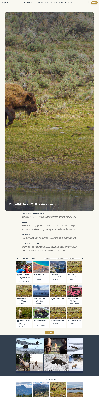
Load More (49, 332)
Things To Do (46, 2)
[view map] (82, 258)
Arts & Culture (52, 2)
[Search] (89, 2)
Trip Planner (94, 2)
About (25, 2)
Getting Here (29, 2)
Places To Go (35, 2)
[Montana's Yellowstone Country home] (5, 2)
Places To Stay (41, 2)
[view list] (81, 258)
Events (68, 2)
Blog (71, 2)
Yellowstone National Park (61, 2)
